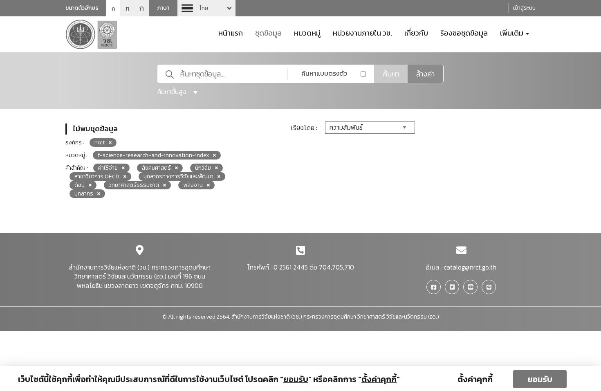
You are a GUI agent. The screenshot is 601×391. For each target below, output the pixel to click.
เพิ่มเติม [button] (512, 32)
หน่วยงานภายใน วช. (362, 32)
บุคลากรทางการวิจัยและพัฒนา (178, 176)
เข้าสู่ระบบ (524, 8)
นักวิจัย (203, 168)
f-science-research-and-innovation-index (153, 155)
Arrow (206, 8)
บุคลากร (83, 193)
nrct (99, 142)
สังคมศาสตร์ (156, 168)
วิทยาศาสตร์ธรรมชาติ (134, 185)
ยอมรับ (539, 379)
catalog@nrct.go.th (470, 267)
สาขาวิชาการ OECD (96, 176)
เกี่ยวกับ (416, 32)
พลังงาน (193, 185)
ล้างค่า (425, 73)
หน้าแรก (230, 32)
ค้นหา (391, 73)
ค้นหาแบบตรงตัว (324, 73)
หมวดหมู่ (307, 32)
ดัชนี (79, 185)
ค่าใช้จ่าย (108, 168)
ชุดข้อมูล (268, 32)
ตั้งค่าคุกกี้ (475, 379)
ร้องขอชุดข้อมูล (464, 32)
